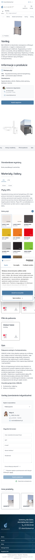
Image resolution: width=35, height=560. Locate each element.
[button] (17, 127)
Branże (3, 540)
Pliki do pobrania (23, 148)
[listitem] (6, 220)
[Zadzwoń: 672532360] (17, 91)
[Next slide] (30, 128)
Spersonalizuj (17, 298)
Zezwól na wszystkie (17, 292)
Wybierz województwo (9, 403)
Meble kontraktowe (17, 16)
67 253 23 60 (29, 525)
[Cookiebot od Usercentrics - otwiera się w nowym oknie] (26, 261)
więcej (11, 472)
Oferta (8, 16)
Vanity (26, 16)
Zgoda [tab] (6, 265)
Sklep (2, 544)
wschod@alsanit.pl (17, 421)
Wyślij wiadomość (17, 477)
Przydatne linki (5, 551)
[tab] (3, 180)
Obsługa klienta (5, 548)
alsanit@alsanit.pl (8, 2)
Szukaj (7, 11)
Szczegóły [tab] (16, 265)
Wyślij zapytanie (16, 102)
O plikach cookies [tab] (28, 265)
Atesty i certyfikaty (10, 148)
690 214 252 (15, 415)
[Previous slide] (4, 128)
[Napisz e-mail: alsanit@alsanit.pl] (17, 95)
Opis (32, 148)
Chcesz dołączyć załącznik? (12, 466)
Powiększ (6, 36)
